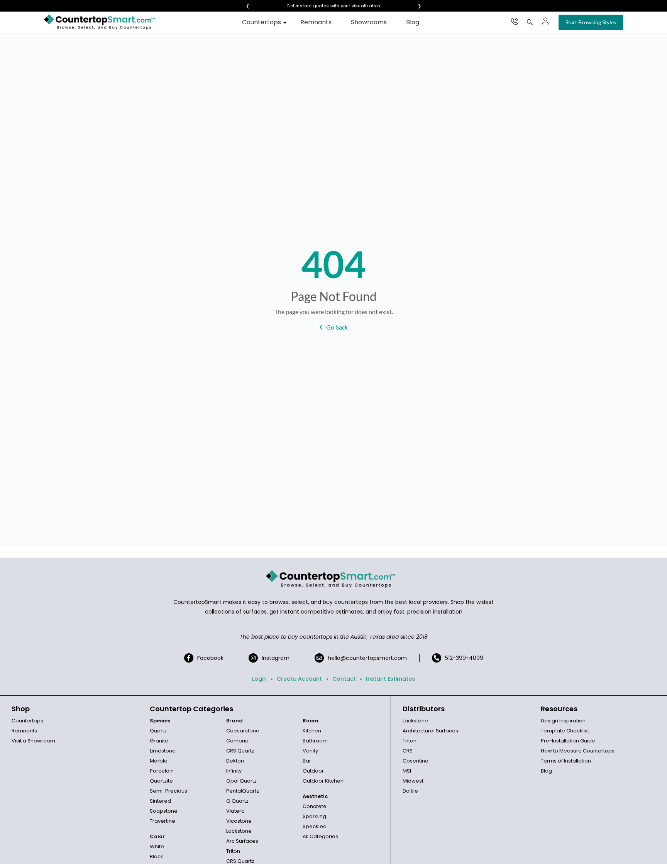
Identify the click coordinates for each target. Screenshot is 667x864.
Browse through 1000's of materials (326, 6)
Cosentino (415, 760)
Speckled (315, 826)
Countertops (261, 22)
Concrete (315, 806)
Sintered (160, 801)
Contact (344, 679)
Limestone (163, 750)
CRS (408, 750)
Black (156, 856)
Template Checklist (565, 730)
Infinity (234, 770)
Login (259, 679)
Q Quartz (237, 801)
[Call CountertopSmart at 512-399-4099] (514, 21)
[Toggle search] (530, 22)
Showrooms (369, 22)
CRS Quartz (240, 750)
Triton (233, 851)
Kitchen (312, 730)
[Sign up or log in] (545, 21)
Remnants (316, 22)
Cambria (237, 740)
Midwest (413, 781)
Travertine (162, 821)
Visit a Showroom (33, 740)
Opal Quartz (241, 781)
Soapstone (164, 811)
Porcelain (162, 770)
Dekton (235, 760)
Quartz (158, 730)
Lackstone (239, 831)
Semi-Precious (168, 791)
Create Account (299, 679)
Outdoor (313, 770)
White (157, 846)
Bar (307, 760)
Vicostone (239, 821)
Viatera (235, 811)
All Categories (320, 836)
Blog (412, 22)
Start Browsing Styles (590, 22)
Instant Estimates (390, 679)
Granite (159, 740)
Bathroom (315, 740)
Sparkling (314, 816)
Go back (337, 327)
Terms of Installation (566, 760)
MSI (407, 770)
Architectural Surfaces (430, 730)
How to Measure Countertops (578, 750)
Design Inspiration (563, 720)
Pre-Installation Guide (568, 740)
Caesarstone (242, 730)
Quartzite (161, 781)
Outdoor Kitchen (323, 781)
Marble (159, 760)
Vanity (310, 750)
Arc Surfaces (242, 841)
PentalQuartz (242, 791)
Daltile (410, 791)
